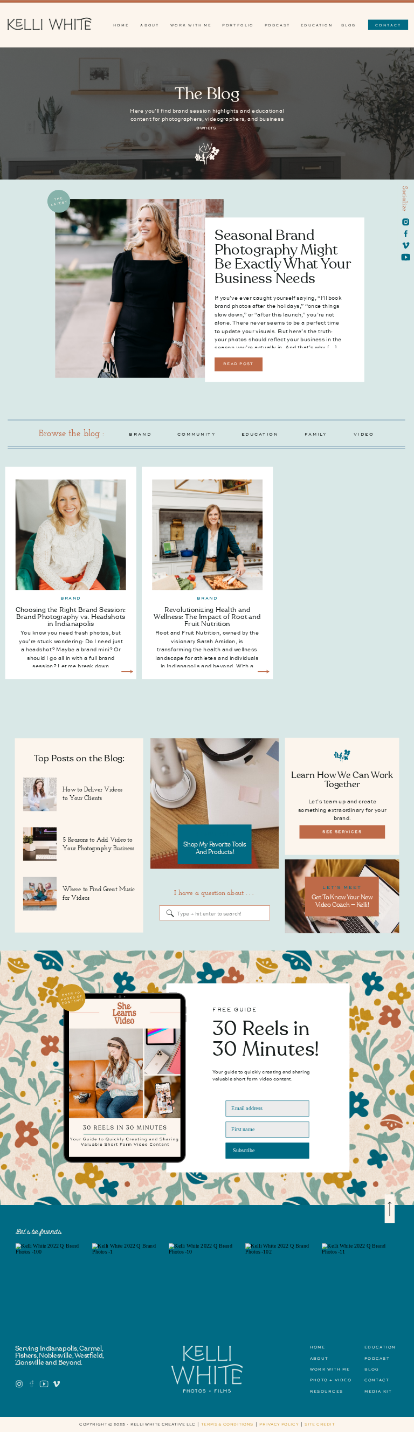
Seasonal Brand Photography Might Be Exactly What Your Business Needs (282, 257)
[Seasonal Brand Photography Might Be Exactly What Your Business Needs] (139, 288)
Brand (70, 598)
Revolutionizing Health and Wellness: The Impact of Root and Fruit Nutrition (207, 617)
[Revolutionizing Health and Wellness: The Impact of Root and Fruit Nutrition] (263, 671)
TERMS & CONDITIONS (227, 1424)
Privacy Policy (279, 1424)
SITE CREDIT (320, 1424)
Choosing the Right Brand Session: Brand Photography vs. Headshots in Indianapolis (71, 617)
